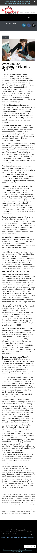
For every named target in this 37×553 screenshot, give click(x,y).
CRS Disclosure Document (26, 537)
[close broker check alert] (34, 1)
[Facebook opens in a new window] (29, 26)
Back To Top (29, 546)
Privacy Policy (5, 537)
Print (5, 37)
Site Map (14, 537)
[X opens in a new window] (34, 26)
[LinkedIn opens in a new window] (24, 26)
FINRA (8, 532)
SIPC (12, 532)
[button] (31, 17)
